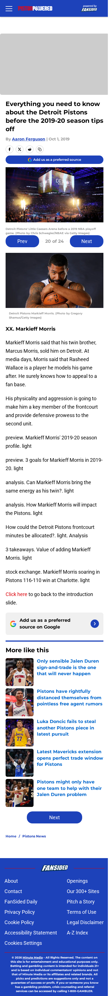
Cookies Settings (23, 943)
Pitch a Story (81, 902)
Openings (77, 881)
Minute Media (33, 957)
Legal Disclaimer (85, 922)
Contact (13, 891)
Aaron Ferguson (28, 139)
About (11, 881)
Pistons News (34, 836)
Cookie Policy (19, 922)
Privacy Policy (19, 912)
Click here (16, 594)
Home (11, 836)
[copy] (40, 149)
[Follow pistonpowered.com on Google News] (95, 624)
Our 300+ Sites (83, 891)
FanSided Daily (20, 902)
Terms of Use (81, 912)
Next (86, 241)
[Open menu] (9, 8)
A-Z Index (77, 933)
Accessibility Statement (30, 933)
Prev (22, 241)
